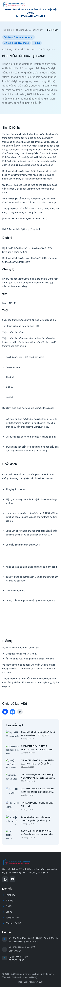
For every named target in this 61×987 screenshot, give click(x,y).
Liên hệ (9, 912)
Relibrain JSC (36, 982)
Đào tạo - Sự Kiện (14, 923)
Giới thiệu (10, 900)
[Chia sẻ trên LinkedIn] (12, 712)
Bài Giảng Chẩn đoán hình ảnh (29, 30)
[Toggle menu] (56, 4)
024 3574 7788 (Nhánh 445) (22, 947)
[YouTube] (12, 879)
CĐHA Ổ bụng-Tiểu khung (16, 43)
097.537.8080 (15, 951)
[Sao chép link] (20, 712)
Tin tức (36, 43)
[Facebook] (5, 879)
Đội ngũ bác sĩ (12, 917)
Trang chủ (7, 30)
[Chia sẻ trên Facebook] (5, 712)
